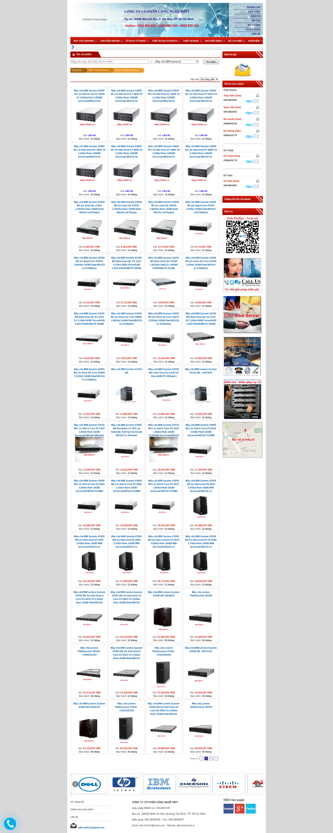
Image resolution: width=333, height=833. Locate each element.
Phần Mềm (254, 41)
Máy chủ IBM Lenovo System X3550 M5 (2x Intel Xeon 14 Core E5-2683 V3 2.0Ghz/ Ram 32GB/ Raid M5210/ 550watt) (164, 710)
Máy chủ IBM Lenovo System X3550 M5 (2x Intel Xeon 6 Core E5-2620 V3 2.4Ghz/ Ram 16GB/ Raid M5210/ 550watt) (126, 655)
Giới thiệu (254, 11)
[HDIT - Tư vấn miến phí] (242, 292)
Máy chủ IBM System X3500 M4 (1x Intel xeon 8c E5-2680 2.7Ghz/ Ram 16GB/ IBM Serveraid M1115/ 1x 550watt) (201, 543)
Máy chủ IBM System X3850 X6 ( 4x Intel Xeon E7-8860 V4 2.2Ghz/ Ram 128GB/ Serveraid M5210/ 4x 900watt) (127, 153)
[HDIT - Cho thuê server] (242, 333)
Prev (75, 784)
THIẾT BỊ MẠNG (191, 41)
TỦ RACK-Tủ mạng (136, 41)
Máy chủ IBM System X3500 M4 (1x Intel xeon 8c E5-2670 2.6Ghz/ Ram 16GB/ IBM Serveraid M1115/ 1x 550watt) (163, 543)
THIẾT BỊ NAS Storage (164, 41)
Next (258, 784)
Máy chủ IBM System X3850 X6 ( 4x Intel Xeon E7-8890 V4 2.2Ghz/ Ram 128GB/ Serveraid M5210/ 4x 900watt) (164, 153)
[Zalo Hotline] (242, 254)
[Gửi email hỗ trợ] (256, 101)
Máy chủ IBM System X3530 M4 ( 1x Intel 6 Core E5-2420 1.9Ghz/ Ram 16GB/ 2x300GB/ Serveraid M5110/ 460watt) (163, 432)
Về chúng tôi (77, 802)
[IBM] (156, 784)
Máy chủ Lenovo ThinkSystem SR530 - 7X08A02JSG (89, 651)
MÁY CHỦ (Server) (84, 41)
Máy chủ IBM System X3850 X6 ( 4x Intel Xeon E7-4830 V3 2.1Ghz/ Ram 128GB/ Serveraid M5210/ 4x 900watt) (164, 97)
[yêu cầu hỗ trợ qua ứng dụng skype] (249, 102)
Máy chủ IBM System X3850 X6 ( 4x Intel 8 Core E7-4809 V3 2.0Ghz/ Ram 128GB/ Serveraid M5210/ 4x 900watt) (89, 97)
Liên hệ (256, 34)
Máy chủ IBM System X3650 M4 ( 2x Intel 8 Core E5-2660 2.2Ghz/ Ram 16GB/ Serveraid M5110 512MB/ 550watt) (126, 487)
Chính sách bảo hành (81, 809)
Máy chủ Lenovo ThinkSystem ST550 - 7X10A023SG (126, 707)
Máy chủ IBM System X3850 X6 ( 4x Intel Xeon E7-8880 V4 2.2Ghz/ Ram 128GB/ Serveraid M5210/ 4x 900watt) (201, 153)
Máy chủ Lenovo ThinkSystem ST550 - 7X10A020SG (163, 651)
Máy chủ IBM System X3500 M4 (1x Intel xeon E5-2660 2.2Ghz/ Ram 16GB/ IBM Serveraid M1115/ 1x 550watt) (126, 543)
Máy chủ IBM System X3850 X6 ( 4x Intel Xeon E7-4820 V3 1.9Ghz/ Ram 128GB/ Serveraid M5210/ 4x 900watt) (127, 97)
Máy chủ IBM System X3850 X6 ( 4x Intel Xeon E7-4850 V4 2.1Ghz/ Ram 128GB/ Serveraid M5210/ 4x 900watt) (89, 153)
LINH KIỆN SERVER (110, 41)
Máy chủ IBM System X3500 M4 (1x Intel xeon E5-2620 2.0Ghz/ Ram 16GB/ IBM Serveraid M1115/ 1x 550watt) (201, 487)
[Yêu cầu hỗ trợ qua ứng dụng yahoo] (257, 96)
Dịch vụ (256, 16)
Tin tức (256, 20)
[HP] (121, 784)
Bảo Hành (254, 25)
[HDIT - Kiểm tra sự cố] (242, 419)
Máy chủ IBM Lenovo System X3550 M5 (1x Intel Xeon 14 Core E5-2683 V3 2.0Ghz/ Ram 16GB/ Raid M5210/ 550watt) (126, 599)
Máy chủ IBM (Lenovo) (127, 70)
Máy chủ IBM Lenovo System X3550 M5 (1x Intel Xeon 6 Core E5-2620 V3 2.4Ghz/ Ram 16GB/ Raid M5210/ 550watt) (89, 599)
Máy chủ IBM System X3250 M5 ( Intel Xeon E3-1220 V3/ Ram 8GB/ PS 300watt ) (163, 373)
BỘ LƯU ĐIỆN (235, 41)
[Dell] (86, 784)
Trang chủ (253, 7)
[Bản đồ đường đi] (242, 456)
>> (216, 758)
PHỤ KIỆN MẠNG (213, 41)
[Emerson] (190, 784)
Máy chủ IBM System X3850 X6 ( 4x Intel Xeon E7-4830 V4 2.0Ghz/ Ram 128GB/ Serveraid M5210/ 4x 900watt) (201, 97)
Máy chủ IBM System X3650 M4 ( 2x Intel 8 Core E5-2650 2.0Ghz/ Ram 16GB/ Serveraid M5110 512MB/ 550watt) (89, 487)
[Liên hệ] (8, 826)
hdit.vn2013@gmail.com (91, 827)
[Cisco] (225, 784)
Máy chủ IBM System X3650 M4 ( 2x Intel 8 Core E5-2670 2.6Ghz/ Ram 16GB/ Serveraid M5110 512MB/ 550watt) (163, 487)
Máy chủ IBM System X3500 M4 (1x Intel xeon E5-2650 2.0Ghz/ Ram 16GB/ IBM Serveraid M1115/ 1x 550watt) (89, 543)
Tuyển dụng (253, 29)
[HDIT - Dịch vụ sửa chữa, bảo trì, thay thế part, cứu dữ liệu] (242, 376)
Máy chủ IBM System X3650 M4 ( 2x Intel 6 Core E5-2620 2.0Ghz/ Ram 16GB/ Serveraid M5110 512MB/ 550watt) (201, 432)
